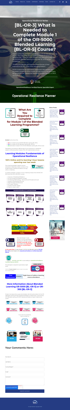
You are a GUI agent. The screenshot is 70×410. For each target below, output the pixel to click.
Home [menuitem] (17, 1)
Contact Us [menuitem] (52, 1)
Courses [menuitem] (28, 1)
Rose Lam (37, 81)
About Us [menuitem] (22, 1)
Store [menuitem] (46, 1)
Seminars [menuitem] (41, 1)
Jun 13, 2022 (37, 82)
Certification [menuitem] (35, 1)
